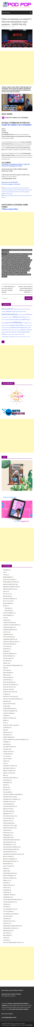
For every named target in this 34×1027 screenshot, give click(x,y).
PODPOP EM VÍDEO (8, 828)
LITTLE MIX (6, 756)
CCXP (4, 617)
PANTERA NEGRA (7, 811)
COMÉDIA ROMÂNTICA (9, 629)
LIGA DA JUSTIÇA (7, 751)
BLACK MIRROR (7, 603)
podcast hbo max (24, 266)
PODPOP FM (6, 830)
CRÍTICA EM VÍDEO (8, 637)
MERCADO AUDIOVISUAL (9, 777)
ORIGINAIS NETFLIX (8, 797)
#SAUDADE (6, 570)
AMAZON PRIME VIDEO (9, 584)
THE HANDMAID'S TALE (9, 909)
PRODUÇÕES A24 (7, 837)
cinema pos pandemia (18, 254)
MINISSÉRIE (6, 782)
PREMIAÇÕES (6, 835)
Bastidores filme (17, 309)
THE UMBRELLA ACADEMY (10, 914)
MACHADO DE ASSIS (8, 768)
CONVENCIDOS (7, 634)
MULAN (5, 785)
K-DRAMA (5, 742)
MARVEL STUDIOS (8, 773)
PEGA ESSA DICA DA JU (9, 816)
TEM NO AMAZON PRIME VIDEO (11, 899)
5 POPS (5, 574)
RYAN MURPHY (7, 863)
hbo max (16, 260)
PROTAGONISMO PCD (9, 851)
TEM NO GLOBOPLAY (8, 902)
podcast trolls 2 (22, 272)
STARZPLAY (6, 892)
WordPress (14, 1025)
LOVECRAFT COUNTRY (9, 766)
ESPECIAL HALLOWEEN (9, 684)
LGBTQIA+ (6, 749)
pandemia (11, 264)
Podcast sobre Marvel (27, 325)
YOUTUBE (5, 940)
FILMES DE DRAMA (8, 713)
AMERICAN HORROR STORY (10, 586)
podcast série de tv (12, 329)
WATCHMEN (6, 933)
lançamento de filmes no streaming (15, 262)
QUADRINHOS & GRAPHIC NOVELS (12, 854)
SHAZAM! (5, 883)
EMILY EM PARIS (7, 672)
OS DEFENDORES (7, 804)
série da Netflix (28, 329)
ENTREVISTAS (7, 680)
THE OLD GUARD (7, 911)
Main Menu (7, 12)
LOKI (4, 763)
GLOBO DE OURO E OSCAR (10, 725)
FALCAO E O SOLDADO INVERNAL (12, 699)
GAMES (5, 720)
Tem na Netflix (15, 334)
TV (19, 334)
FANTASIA (5, 701)
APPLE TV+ (6, 594)
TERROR (5, 904)
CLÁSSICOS (6, 620)
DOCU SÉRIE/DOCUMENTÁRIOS (11, 665)
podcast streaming (11, 272)
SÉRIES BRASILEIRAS (8, 873)
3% (4, 572)
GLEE (4, 723)
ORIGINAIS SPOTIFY (8, 801)
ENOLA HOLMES (7, 677)
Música (20, 319)
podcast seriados (6, 325)
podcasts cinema (6, 274)
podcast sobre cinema (15, 270)
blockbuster (23, 309)
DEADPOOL (6, 649)
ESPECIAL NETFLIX (8, 687)
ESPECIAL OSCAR (7, 689)
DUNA (4, 668)
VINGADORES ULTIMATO (9, 928)
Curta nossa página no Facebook (11, 184)
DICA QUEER (6, 660)
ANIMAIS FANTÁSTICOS (9, 589)
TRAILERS (6, 918)
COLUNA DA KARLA (8, 627)
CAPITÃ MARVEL (7, 615)
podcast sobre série (6, 327)
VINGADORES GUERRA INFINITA (11, 926)
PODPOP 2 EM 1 (7, 820)
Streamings (15, 274)
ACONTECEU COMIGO (9, 579)
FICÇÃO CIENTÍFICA (8, 703)
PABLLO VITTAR (7, 808)
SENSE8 (5, 868)
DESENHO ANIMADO (8, 653)
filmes (9, 256)
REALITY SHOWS (7, 856)
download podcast (9, 314)
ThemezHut (29, 1025)
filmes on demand (25, 258)
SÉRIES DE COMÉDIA (8, 878)
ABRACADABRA (7, 577)
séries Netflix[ (8, 334)
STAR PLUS (6, 887)
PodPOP (12, 26)
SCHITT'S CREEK (7, 866)
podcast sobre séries (17, 327)
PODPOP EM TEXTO (8, 825)
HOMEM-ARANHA (8, 737)
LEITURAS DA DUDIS (8, 746)
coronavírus (28, 254)
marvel (7, 319)
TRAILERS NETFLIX (8, 921)
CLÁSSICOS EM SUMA (8, 622)
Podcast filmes (15, 266)
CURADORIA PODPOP (9, 639)
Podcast (17, 264)
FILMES (12, 250)
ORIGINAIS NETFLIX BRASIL (10, 799)
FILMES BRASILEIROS (9, 708)
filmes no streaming (7, 260)
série (22, 330)
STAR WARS (6, 890)
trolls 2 (4, 276)
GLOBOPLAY (6, 727)
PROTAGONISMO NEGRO (10, 849)
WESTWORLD (6, 935)
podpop (18, 329)
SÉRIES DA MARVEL (8, 875)
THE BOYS (6, 906)
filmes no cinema (15, 258)
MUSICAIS (5, 789)
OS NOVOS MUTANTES (9, 806)
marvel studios (14, 319)
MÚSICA (5, 787)
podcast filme (5, 266)
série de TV (14, 332)
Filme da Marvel (9, 317)
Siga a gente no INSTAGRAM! (10, 182)
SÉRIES (5, 871)
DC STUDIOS (6, 646)
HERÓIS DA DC (7, 732)
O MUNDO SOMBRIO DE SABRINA (12, 794)
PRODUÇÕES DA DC (8, 842)
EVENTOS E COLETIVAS (9, 696)
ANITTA (5, 591)
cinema (9, 254)
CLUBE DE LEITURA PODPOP (11, 625)
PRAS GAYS (7, 608)
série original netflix (24, 332)
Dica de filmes (22, 311)
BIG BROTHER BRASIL (9, 598)
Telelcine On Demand (25, 274)
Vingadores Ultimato (23, 336)
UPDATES (5, 923)
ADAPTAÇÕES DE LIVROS (9, 582)
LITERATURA (6, 754)
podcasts (30, 322)
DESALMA (5, 651)
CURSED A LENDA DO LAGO (10, 641)
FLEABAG (5, 715)
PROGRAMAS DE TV (8, 844)
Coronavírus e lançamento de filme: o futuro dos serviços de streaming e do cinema (16, 165)
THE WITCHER (7, 916)
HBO (4, 730)
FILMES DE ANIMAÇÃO (9, 711)
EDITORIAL (6, 670)
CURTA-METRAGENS (8, 644)
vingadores (16, 336)
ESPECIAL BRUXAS (8, 682)
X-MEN (29, 336)
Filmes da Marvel (22, 317)
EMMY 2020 (6, 675)
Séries (4, 334)
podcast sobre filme (16, 325)
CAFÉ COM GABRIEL (8, 613)
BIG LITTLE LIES (7, 601)
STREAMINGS (5, 252)
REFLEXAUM (8, 610)
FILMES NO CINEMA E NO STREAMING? (17, 125)
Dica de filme (14, 311)
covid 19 (4, 256)
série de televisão (6, 332)
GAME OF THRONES (8, 718)
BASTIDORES (6, 596)
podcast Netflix (6, 268)
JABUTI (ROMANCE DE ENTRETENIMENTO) (15, 739)
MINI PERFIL (6, 780)
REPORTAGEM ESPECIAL (9, 861)
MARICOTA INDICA (8, 770)
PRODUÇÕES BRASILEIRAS (10, 840)
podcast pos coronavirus (18, 268)
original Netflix (9, 323)
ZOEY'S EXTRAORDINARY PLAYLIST (12, 942)
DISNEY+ (5, 663)
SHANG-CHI (6, 880)
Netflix (24, 319)
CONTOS (5, 632)
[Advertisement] (17, 68)
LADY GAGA (6, 744)
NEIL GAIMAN (6, 792)
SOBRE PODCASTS (8, 885)
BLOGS (5, 606)
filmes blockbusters (18, 256)
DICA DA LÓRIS (7, 658)
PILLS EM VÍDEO (7, 818)
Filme (28, 314)
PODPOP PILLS (28, 250)
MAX (4, 775)
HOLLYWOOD (6, 734)
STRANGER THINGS (8, 894)
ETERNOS (5, 694)
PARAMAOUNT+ (7, 813)
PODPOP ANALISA (19, 250)
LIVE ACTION (6, 758)
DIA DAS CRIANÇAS (8, 656)
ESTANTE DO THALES (9, 691)
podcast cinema (25, 264)
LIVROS (5, 761)
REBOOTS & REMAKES (9, 859)
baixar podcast (7, 309)
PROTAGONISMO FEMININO (10, 847)
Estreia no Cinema (21, 314)
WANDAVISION (7, 930)
